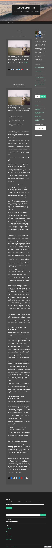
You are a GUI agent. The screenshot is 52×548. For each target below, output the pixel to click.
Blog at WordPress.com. (11, 546)
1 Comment (22, 86)
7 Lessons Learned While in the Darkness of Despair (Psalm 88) (40, 84)
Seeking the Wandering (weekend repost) (19, 35)
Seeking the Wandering (19, 84)
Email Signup (8, 499)
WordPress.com (9, 539)
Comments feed (9, 536)
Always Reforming (26, 8)
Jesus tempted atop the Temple (40, 79)
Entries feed (8, 534)
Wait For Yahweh (38, 116)
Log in (7, 531)
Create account (9, 528)
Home (8, 22)
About (13, 22)
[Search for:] (40, 96)
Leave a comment (22, 36)
